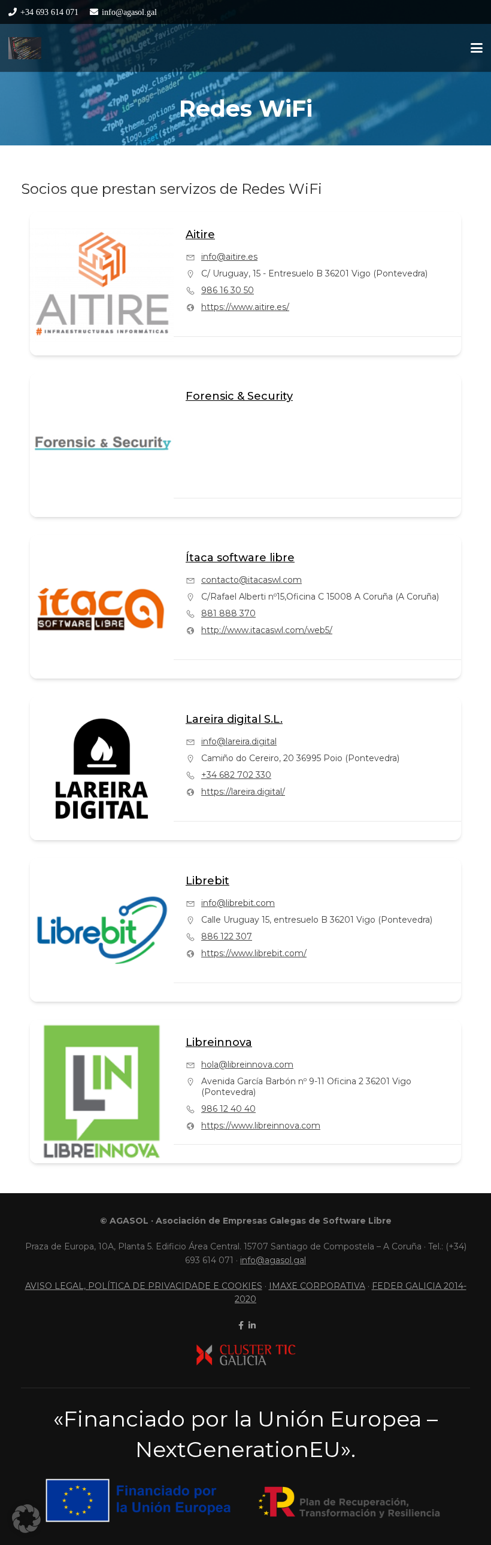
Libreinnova (219, 1042)
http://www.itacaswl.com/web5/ (266, 630)
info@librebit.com (238, 903)
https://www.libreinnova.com (260, 1125)
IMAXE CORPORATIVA (317, 1286)
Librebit (207, 880)
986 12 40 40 (228, 1108)
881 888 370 (228, 613)
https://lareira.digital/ (243, 791)
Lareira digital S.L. (234, 719)
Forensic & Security (239, 396)
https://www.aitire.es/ (245, 307)
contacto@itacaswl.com (251, 579)
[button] (476, 48)
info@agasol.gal (273, 1260)
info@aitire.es (229, 256)
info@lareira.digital (239, 741)
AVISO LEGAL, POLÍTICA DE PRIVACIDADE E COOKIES (143, 1286)
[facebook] (240, 1325)
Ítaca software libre (240, 557)
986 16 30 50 (227, 290)
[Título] (24, 48)
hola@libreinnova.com (247, 1064)
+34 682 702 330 (236, 775)
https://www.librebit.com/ (254, 953)
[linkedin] (251, 1325)
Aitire (200, 234)
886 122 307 (226, 936)
